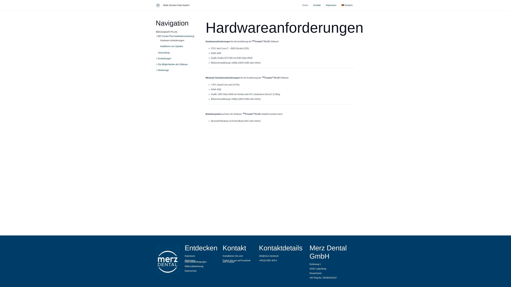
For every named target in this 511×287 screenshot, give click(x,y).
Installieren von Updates (171, 46)
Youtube (231, 262)
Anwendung (164, 53)
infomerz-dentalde (269, 256)
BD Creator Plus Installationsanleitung (176, 36)
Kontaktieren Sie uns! (233, 256)
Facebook (245, 260)
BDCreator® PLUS (166, 31)
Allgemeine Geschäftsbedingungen (196, 261)
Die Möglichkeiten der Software (173, 64)
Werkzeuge (163, 70)
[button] (354, 5)
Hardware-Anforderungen (172, 40)
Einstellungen (164, 58)
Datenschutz (191, 271)
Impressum (190, 256)
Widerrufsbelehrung (194, 266)
